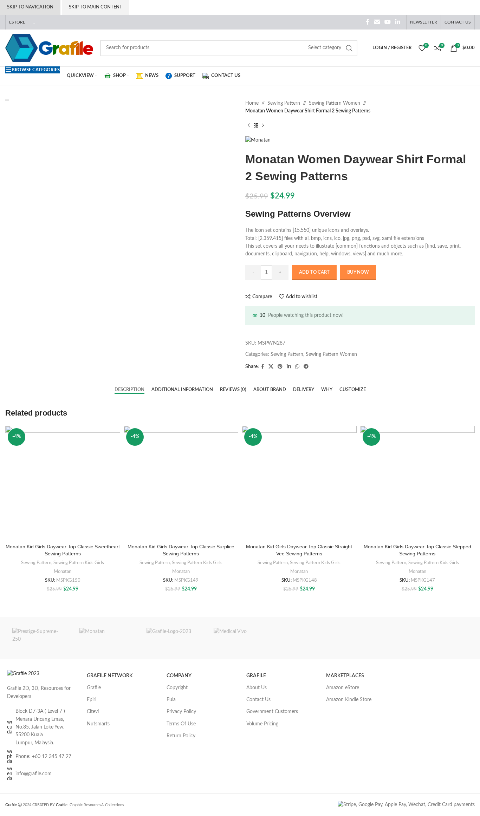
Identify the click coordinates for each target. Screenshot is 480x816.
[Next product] (262, 125)
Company (179, 675)
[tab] (129, 390)
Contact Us (258, 699)
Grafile (94, 687)
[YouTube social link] (387, 22)
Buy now (358, 272)
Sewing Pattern (283, 103)
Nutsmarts (98, 724)
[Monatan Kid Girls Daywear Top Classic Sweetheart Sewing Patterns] (62, 483)
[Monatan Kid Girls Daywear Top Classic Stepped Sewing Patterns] (417, 483)
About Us (256, 687)
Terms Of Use (181, 724)
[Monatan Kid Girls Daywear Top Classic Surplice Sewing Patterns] (181, 483)
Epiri (91, 699)
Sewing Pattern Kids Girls (78, 562)
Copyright (177, 687)
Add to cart (314, 272)
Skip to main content (95, 7)
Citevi (93, 711)
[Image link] (23, 673)
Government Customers (272, 711)
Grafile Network (109, 675)
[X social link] (270, 367)
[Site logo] (49, 47)
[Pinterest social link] (280, 367)
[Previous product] (248, 125)
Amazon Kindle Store (348, 699)
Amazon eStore (342, 687)
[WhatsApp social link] (297, 367)
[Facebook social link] (368, 22)
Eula (171, 699)
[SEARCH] (349, 48)
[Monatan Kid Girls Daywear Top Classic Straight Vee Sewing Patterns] (299, 483)
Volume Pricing (262, 724)
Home (252, 103)
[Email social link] (377, 22)
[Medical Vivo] (240, 638)
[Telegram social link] (306, 367)
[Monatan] (106, 638)
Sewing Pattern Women (334, 103)
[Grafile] (173, 638)
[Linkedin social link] (398, 22)
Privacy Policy (181, 711)
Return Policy (181, 735)
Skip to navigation (30, 7)
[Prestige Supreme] (38, 638)
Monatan (62, 571)
